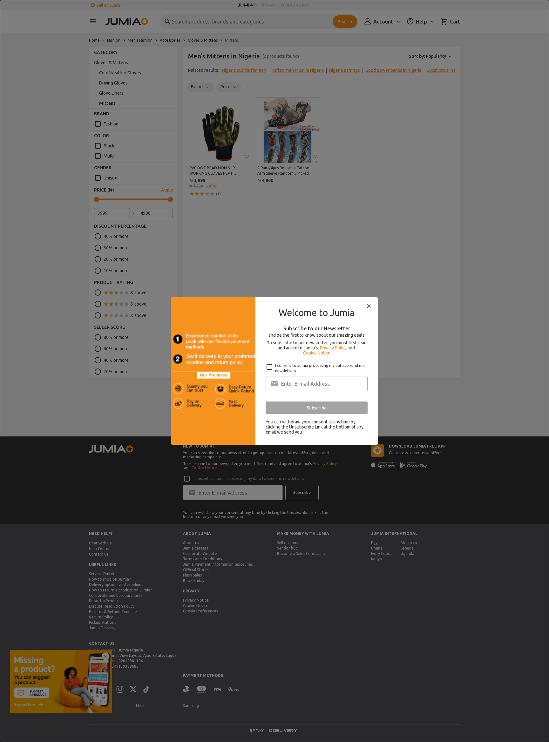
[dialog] (274, 371)
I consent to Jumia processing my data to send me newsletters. (320, 368)
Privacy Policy (333, 347)
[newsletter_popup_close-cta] (369, 306)
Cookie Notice (316, 352)
